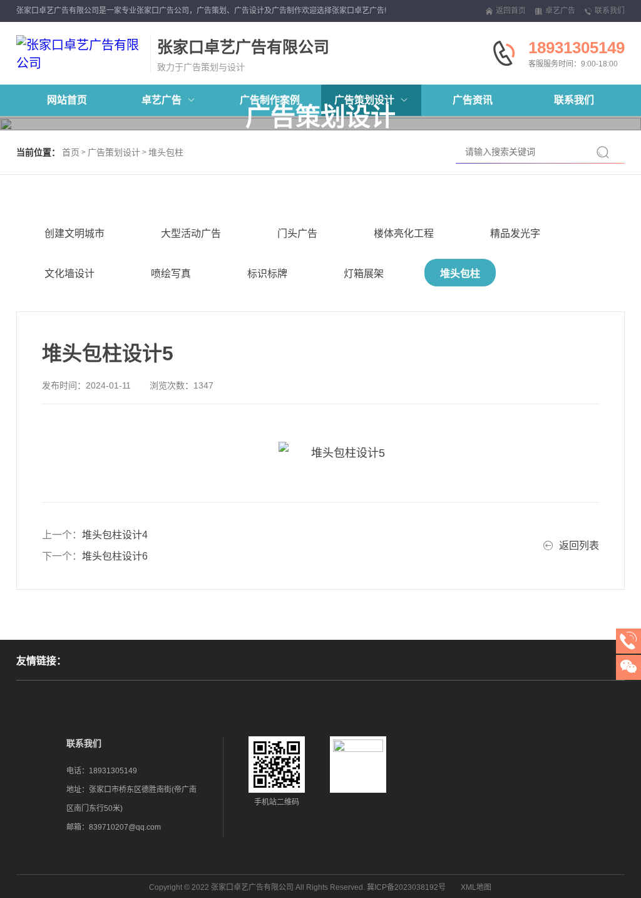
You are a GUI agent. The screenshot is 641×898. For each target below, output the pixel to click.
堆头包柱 (165, 152)
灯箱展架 (364, 273)
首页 (70, 152)
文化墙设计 (69, 273)
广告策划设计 (114, 152)
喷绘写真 (171, 273)
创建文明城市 (74, 233)
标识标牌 (267, 273)
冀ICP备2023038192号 (406, 887)
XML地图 (476, 887)
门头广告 (297, 233)
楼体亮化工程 (404, 233)
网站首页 (67, 100)
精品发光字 (515, 233)
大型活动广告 (191, 233)
